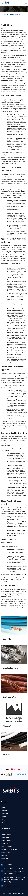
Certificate (5, 813)
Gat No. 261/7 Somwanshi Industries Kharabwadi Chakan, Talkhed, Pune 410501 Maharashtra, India (14, 871)
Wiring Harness (8, 14)
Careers (4, 816)
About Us (4, 810)
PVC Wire (4, 855)
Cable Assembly (6, 840)
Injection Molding (7, 846)
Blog (3, 820)
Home (4, 807)
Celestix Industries (13, 893)
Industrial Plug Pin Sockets (9, 849)
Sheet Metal (5, 843)
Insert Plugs (5, 837)
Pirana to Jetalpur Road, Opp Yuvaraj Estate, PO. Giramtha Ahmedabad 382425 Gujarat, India (14, 880)
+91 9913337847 (9, 865)
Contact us (5, 823)
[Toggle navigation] (26, 3)
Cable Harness (6, 852)
